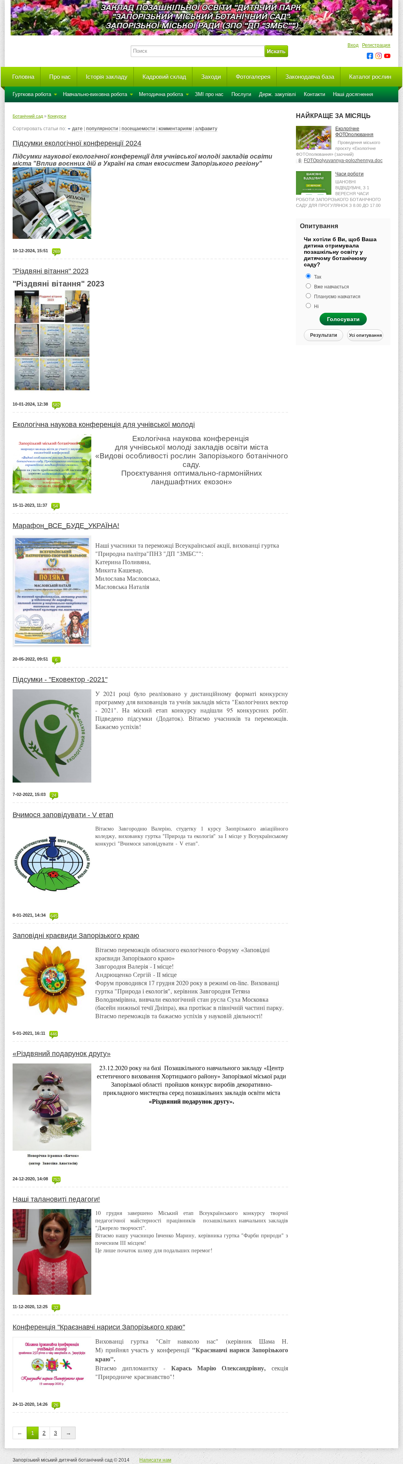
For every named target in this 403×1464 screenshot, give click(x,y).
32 (56, 1307)
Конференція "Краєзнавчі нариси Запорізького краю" (99, 1327)
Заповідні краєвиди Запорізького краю (76, 936)
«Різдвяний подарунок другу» (62, 1054)
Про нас (60, 76)
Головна (23, 76)
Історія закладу (107, 76)
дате (77, 128)
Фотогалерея (253, 76)
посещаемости (138, 128)
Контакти (314, 94)
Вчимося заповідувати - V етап (63, 815)
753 (56, 1179)
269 (56, 251)
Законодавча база (309, 76)
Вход (353, 45)
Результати (323, 335)
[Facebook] (370, 56)
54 (55, 506)
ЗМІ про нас (209, 94)
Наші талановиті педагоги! (56, 1199)
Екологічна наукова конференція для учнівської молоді (104, 424)
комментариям (175, 128)
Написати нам (155, 1460)
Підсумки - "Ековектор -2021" (60, 679)
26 (56, 1405)
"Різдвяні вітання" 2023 (51, 271)
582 (56, 404)
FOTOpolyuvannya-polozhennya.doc (343, 160)
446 (53, 1034)
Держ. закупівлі (277, 94)
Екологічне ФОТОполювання (354, 131)
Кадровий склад (164, 76)
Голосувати (343, 319)
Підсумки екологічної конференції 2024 (77, 143)
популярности (102, 128)
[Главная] (68, 61)
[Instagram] (378, 56)
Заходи (211, 76)
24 (54, 795)
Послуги (241, 94)
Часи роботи (349, 174)
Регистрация (376, 45)
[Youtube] (387, 56)
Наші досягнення (353, 94)
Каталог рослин (370, 76)
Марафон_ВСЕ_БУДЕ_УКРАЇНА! (66, 526)
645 (53, 916)
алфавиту (206, 128)
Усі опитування (365, 335)
